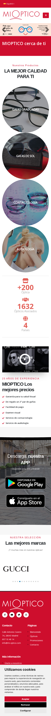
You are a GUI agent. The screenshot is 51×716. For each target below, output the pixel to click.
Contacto (34, 644)
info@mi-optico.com (11, 643)
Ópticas (34, 636)
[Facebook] (5, 614)
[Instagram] (26, 614)
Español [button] (9, 4)
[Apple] (19, 614)
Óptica (25, 292)
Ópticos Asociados (25, 311)
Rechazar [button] (25, 705)
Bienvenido (35, 631)
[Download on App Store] (25, 501)
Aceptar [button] (25, 699)
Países (26, 330)
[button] (4, 29)
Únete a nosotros (13, 663)
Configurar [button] (25, 710)
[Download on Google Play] (25, 483)
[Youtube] (12, 614)
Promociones (36, 640)
